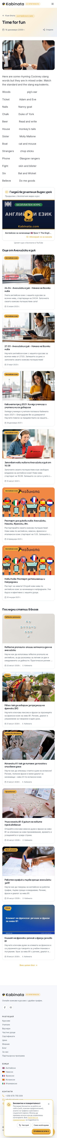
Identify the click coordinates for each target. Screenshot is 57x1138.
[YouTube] (10, 1007)
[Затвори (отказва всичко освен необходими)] (49, 1104)
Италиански (9, 1083)
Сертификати (8, 1036)
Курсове (6, 1021)
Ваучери (6, 1028)
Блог (4, 1048)
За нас (5, 1052)
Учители (6, 1024)
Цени (4, 1040)
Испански (8, 1079)
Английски (9, 1068)
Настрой (25, 1125)
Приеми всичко (41, 1131)
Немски (7, 1072)
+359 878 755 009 (14, 1096)
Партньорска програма (13, 1056)
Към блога (10, 15)
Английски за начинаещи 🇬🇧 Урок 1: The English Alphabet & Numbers (28, 233)
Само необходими (41, 1125)
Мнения (6, 1044)
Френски (8, 1076)
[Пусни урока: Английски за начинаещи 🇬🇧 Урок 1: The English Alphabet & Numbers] (28, 214)
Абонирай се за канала (40, 237)
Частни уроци (8, 1032)
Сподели (49, 30)
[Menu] (52, 4)
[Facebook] (4, 1007)
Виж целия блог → (28, 965)
